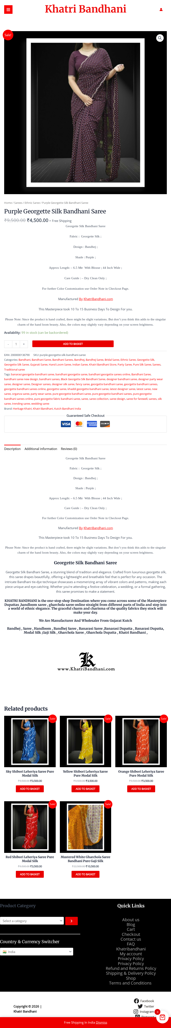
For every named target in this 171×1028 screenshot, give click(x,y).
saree (84, 399)
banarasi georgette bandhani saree (32, 374)
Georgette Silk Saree (16, 364)
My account (131, 954)
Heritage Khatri (22, 408)
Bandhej (79, 360)
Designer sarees (41, 384)
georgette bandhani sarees (140, 384)
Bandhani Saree (41, 360)
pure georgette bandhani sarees (112, 394)
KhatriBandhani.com (98, 299)
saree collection (98, 399)
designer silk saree (63, 384)
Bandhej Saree (94, 360)
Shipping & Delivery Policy (131, 973)
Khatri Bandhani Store (102, 364)
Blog (131, 924)
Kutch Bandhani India (67, 408)
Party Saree (125, 364)
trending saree (21, 403)
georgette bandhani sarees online (25, 389)
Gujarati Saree (39, 364)
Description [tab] (12, 449)
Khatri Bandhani (85, 9)
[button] (160, 38)
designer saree (21, 384)
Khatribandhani (131, 949)
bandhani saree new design (21, 379)
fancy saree (83, 384)
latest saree (144, 389)
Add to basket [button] (30, 789)
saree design (117, 399)
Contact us (131, 939)
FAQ (131, 944)
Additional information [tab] (41, 449)
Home (8, 203)
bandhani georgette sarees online (109, 374)
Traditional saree (14, 369)
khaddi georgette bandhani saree (88, 389)
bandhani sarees (49, 379)
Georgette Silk (145, 360)
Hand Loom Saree (60, 364)
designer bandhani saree (122, 379)
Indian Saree (80, 364)
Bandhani (24, 360)
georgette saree (56, 389)
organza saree (20, 394)
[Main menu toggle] (8, 9)
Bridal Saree (112, 360)
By (81, 299)
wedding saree (40, 403)
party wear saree (41, 394)
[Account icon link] (161, 9)
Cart (131, 929)
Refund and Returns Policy (131, 968)
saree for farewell (136, 399)
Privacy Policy (131, 958)
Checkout (131, 934)
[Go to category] (71, 921)
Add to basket (73, 344)
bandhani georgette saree (71, 374)
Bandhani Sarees (62, 360)
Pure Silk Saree (142, 364)
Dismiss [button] (101, 1022)
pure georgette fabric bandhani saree (57, 399)
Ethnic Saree (32, 203)
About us (131, 919)
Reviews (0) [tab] (69, 449)
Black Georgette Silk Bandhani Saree (83, 379)
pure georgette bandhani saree (72, 394)
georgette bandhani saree (107, 384)
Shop (131, 978)
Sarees (18, 203)
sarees (153, 399)
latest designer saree (122, 389)
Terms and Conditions (131, 983)
